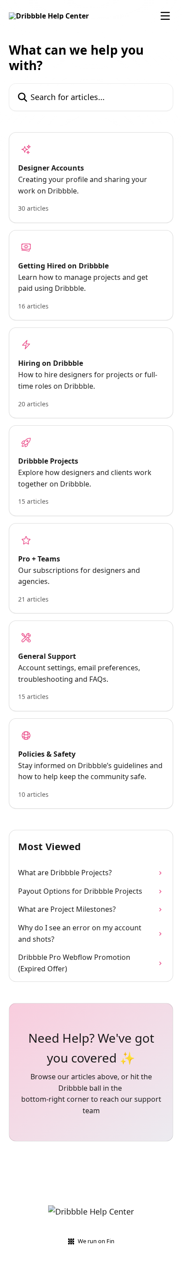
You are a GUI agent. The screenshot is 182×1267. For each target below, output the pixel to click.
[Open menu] (165, 16)
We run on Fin (96, 1241)
